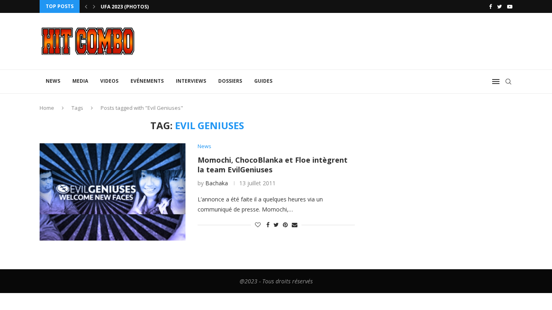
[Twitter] (499, 6)
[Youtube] (509, 6)
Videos (109, 81)
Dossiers (230, 81)
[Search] (508, 81)
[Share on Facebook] (268, 224)
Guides (263, 81)
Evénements (147, 81)
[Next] (94, 6)
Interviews (191, 81)
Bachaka (216, 183)
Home (47, 107)
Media (80, 81)
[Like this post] (258, 224)
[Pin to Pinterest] (285, 224)
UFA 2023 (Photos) (125, 6)
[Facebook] (490, 6)
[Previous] (86, 6)
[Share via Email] (294, 224)
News (53, 81)
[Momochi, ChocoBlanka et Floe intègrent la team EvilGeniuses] (112, 191)
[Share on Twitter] (276, 224)
